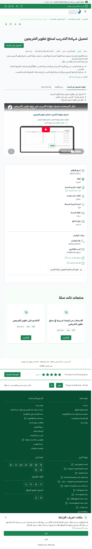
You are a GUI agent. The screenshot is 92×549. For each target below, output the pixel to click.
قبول (46, 533)
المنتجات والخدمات (74, 19)
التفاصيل (66, 337)
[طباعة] (20, 24)
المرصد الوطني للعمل (81, 464)
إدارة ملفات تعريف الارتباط (46, 545)
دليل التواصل (83, 507)
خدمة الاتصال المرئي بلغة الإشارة (33, 414)
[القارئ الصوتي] (13, 6)
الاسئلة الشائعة (38, 431)
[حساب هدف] (36, 470)
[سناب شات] (16, 465)
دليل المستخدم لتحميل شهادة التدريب (64, 269)
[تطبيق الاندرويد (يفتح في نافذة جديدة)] (41, 498)
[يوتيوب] (21, 465)
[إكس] (41, 465)
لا (51, 385)
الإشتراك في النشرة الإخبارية (80, 418)
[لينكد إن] (31, 465)
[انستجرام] (36, 465)
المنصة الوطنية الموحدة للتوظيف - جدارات (74, 481)
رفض (46, 539)
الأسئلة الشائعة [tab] (46, 87)
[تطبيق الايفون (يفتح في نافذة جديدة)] (36, 498)
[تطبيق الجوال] (21, 6)
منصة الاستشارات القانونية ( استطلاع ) (76, 486)
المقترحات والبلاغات (37, 448)
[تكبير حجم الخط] (9, 6)
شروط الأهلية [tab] (59, 87)
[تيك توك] (41, 470)
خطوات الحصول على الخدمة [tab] (76, 87)
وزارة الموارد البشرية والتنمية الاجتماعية (76, 477)
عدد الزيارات (48, 366)
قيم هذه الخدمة (12, 374)
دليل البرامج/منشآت (81, 494)
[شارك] (15, 24)
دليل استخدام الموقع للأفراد (79, 498)
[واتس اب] (26, 465)
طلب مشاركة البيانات (36, 435)
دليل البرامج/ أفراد (82, 490)
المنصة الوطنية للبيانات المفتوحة (77, 468)
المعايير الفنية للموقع (81, 410)
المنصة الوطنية (83, 473)
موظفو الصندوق (83, 511)
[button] (41, 484)
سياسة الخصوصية (81, 528)
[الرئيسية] (75, 11)
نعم (59, 385)
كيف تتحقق (48, 2)
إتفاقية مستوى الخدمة (36, 422)
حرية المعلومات (38, 444)
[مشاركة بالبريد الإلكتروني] (10, 24)
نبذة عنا (85, 405)
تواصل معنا (39, 405)
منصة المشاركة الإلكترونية (35, 418)
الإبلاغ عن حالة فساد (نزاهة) (34, 440)
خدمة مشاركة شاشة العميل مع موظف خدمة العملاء (27, 410)
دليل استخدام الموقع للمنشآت (78, 503)
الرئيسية (85, 19)
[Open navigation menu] (85, 11)
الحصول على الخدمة (14, 45)
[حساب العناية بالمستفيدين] (11, 465)
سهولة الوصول (38, 427)
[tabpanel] (46, 125)
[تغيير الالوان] (17, 6)
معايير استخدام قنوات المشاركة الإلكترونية (75, 414)
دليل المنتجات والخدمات (57, 19)
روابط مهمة (84, 422)
